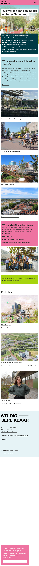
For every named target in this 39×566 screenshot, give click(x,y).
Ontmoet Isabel (6, 400)
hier (7, 278)
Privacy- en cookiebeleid (7, 453)
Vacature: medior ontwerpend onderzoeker (16, 242)
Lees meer (5, 85)
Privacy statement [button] (8, 557)
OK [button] (15, 561)
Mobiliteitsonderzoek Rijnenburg (11, 362)
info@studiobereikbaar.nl (9, 432)
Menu (35, 2)
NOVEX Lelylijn (6, 324)
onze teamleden (23, 435)
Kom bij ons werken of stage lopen (13, 239)
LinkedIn (4, 439)
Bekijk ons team (7, 236)
